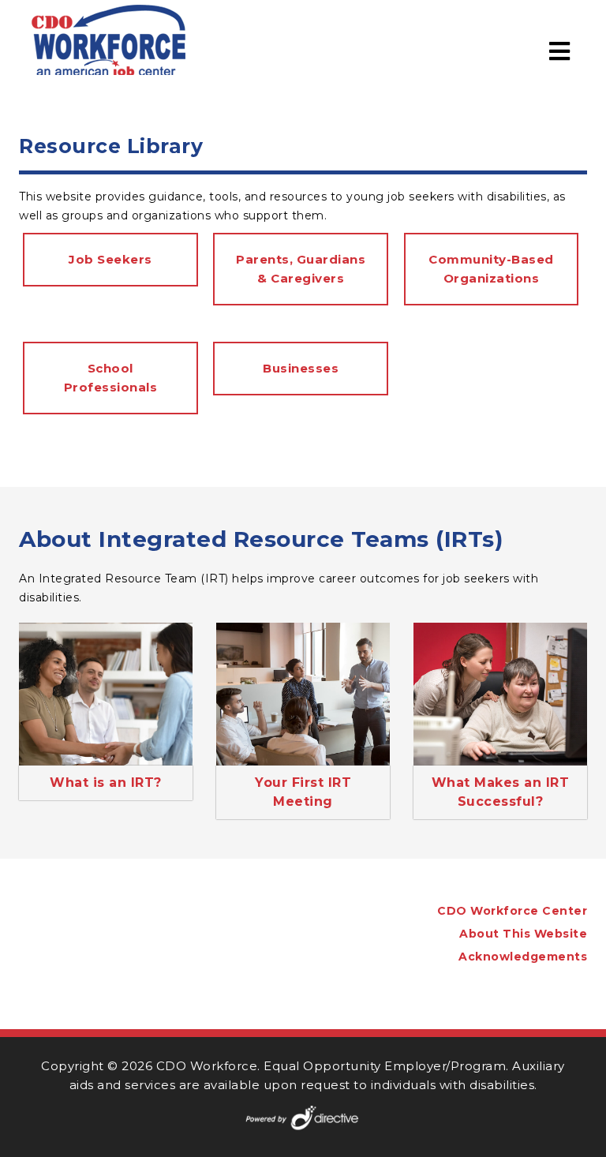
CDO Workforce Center (512, 911)
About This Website (523, 934)
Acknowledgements (522, 956)
